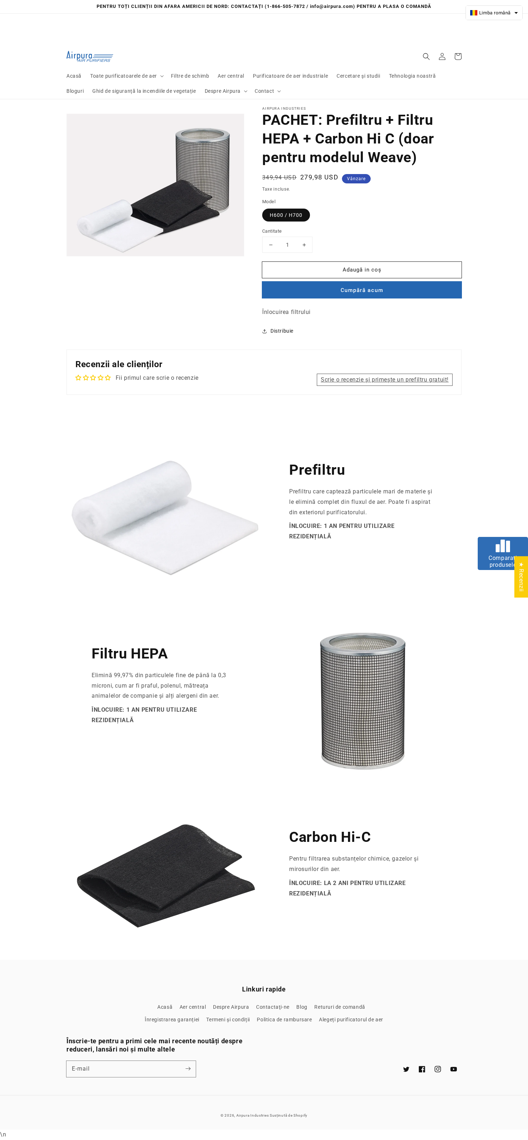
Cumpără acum (362, 290)
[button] (126, 75)
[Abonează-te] (188, 1069)
